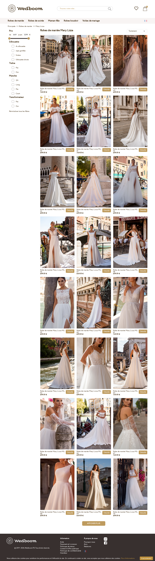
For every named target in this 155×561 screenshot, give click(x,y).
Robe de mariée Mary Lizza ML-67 (125, 452)
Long (18, 84)
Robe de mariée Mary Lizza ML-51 (89, 150)
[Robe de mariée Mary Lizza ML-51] (94, 117)
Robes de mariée (16, 20)
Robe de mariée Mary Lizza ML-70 (125, 513)
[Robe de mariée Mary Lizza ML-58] (130, 238)
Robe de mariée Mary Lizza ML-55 (125, 210)
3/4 (17, 80)
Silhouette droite (22, 59)
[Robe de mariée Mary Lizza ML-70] (130, 480)
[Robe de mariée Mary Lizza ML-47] (57, 56)
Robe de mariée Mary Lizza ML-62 (52, 392)
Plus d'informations (128, 558)
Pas (17, 67)
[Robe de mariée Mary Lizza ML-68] (57, 480)
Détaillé (70, 89)
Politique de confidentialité (70, 551)
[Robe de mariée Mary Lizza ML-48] (94, 56)
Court (18, 93)
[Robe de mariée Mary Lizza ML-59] (57, 298)
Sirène (18, 55)
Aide (62, 542)
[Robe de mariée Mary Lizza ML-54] (94, 177)
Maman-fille (53, 20)
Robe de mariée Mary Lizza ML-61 (125, 331)
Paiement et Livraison (68, 544)
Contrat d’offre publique (69, 548)
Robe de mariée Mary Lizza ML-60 (89, 331)
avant (20, 34)
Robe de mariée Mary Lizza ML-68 (52, 513)
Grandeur (63, 553)
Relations (87, 546)
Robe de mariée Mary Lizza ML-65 (52, 452)
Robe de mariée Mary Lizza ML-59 (52, 331)
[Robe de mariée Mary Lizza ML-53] (57, 177)
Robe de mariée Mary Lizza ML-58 (125, 271)
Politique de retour (67, 546)
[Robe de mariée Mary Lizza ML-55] (130, 177)
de (10, 34)
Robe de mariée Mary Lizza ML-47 (52, 89)
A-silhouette (20, 46)
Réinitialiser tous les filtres (19, 111)
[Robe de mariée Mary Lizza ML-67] (130, 419)
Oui (17, 72)
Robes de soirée (36, 20)
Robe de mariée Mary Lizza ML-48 (89, 89)
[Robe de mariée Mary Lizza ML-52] (130, 117)
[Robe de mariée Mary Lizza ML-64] (130, 359)
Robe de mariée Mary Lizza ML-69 (89, 513)
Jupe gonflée (21, 50)
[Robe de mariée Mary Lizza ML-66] (94, 419)
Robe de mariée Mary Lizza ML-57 (89, 271)
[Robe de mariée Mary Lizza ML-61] (130, 298)
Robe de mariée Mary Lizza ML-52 (125, 150)
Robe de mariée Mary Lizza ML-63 (89, 392)
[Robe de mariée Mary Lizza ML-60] (94, 298)
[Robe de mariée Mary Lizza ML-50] (57, 117)
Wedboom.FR (30, 548)
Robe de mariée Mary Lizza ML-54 (89, 210)
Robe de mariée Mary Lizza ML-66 (89, 452)
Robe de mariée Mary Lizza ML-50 (52, 150)
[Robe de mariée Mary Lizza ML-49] (130, 56)
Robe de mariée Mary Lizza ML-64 (125, 392)
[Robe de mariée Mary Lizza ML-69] (94, 480)
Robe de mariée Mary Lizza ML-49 (125, 89)
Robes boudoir (71, 20)
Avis (85, 544)
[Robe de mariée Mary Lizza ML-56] (57, 238)
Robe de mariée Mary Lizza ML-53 (52, 210)
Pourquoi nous (89, 542)
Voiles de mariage (91, 20)
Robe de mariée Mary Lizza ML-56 (52, 271)
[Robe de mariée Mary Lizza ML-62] (57, 359)
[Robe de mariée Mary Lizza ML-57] (94, 238)
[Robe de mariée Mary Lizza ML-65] (57, 419)
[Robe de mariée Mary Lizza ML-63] (94, 359)
